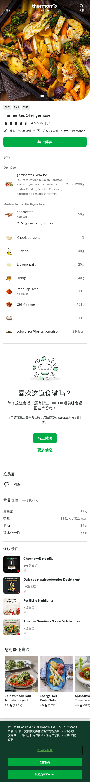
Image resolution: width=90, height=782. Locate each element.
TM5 (25, 107)
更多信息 (45, 450)
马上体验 (45, 141)
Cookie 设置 (44, 750)
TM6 (16, 107)
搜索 (82, 10)
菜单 (8, 10)
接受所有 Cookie (45, 774)
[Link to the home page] (45, 7)
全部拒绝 (45, 762)
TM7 (7, 107)
